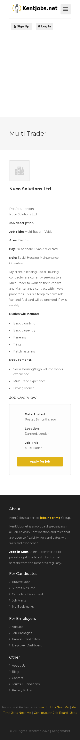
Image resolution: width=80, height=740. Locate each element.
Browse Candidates (26, 639)
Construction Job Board (51, 713)
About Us (18, 665)
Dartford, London (37, 434)
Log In (45, 26)
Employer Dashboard (27, 645)
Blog (15, 672)
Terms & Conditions (26, 684)
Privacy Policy (22, 690)
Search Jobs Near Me (54, 707)
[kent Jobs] (34, 8)
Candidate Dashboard (27, 594)
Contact (17, 678)
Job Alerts (19, 600)
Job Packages (22, 633)
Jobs (73, 713)
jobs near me (50, 518)
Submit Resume (23, 588)
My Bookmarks (23, 606)
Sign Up (22, 26)
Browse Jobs (21, 582)
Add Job (18, 627)
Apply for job (40, 461)
